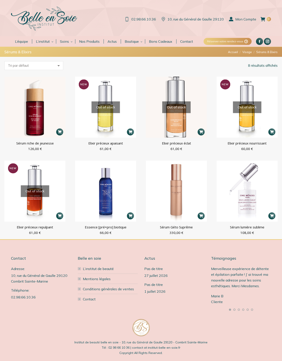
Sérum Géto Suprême (176, 227)
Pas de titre (153, 269)
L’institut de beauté (98, 269)
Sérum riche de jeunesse (35, 143)
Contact (89, 299)
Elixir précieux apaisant (105, 143)
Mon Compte (245, 19)
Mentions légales (97, 279)
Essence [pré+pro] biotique (105, 227)
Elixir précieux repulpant (35, 227)
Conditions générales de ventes (108, 289)
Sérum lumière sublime (247, 227)
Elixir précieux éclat (176, 143)
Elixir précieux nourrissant (247, 143)
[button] (59, 131)
